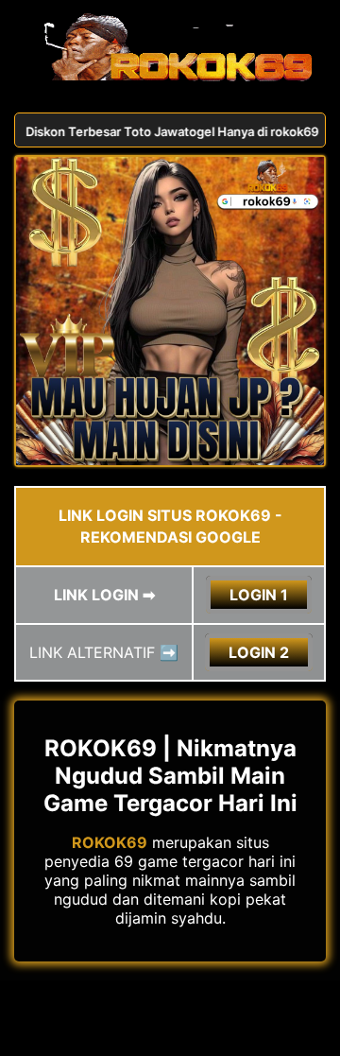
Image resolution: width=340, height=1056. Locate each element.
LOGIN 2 (259, 652)
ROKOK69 (109, 842)
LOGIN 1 (259, 594)
